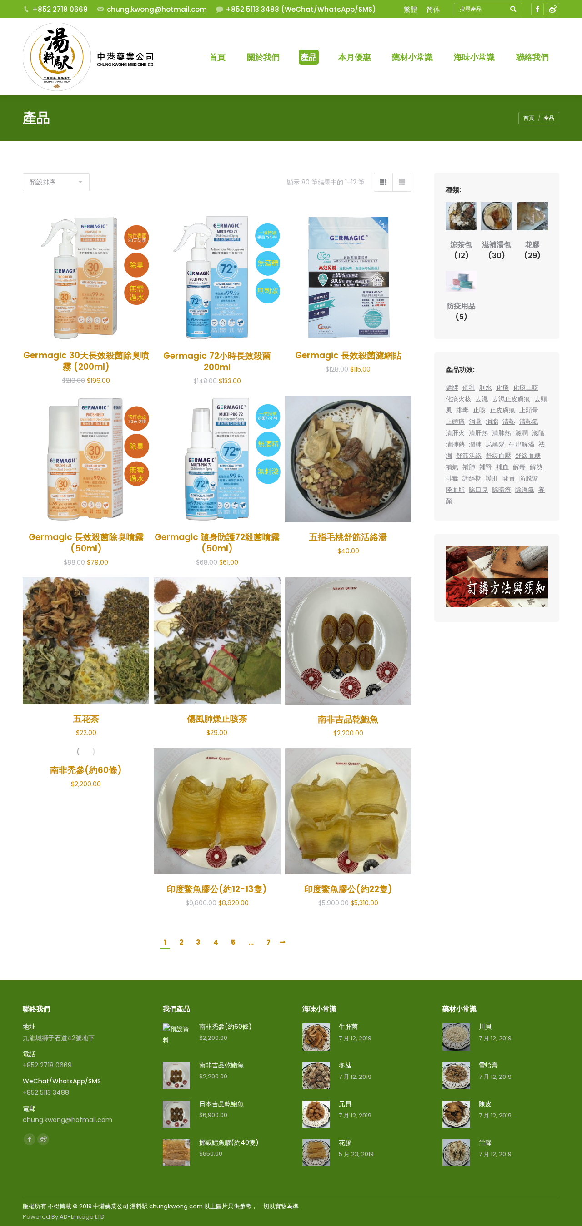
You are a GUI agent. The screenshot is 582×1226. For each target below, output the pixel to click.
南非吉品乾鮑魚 (348, 719)
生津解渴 (521, 444)
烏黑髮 (495, 444)
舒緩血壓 (498, 455)
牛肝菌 (348, 1026)
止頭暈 (528, 410)
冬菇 (345, 1065)
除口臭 (478, 489)
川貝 (485, 1026)
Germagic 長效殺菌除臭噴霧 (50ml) (86, 542)
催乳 (468, 387)
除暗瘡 (501, 489)
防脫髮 (528, 478)
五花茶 (86, 719)
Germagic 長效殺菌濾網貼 (348, 355)
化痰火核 (458, 398)
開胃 (508, 478)
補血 (502, 467)
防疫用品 (461, 311)
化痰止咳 (525, 387)
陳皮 (485, 1103)
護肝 (492, 478)
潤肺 (475, 444)
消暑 (475, 421)
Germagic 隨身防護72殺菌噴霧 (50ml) (217, 542)
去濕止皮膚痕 (511, 398)
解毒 (519, 467)
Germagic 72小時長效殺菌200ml (217, 361)
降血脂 (455, 489)
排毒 (462, 410)
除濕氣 (524, 489)
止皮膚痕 (502, 410)
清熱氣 (528, 421)
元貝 (345, 1103)
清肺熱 (501, 432)
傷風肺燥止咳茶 (217, 719)
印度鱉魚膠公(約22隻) (348, 889)
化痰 (502, 387)
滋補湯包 (496, 250)
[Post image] (316, 1037)
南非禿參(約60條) (86, 770)
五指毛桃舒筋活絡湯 (348, 537)
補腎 (485, 467)
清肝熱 (478, 432)
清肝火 (455, 432)
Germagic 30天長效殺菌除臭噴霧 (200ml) (86, 361)
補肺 (468, 467)
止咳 (479, 410)
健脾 (452, 387)
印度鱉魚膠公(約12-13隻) (217, 889)
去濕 (481, 398)
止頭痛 (455, 421)
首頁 (528, 118)
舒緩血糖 (528, 455)
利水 (485, 387)
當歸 (485, 1142)
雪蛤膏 (488, 1065)
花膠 (532, 250)
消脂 (492, 421)
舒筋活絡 (469, 455)
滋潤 (521, 432)
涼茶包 (461, 250)
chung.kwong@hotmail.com (157, 9)
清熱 (508, 421)
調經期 (472, 478)
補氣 (452, 467)
